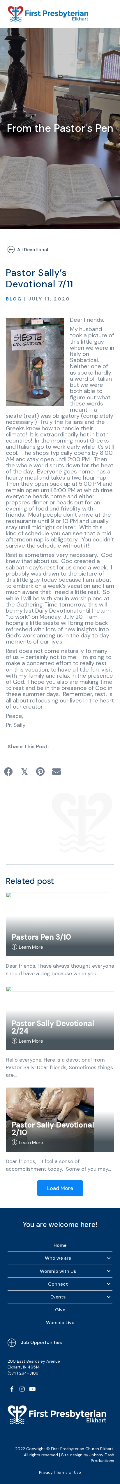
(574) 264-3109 (23, 1373)
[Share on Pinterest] (40, 771)
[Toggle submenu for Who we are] (108, 1258)
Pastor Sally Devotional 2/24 (53, 1027)
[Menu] (107, 14)
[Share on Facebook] (8, 771)
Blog (14, 299)
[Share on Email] (56, 771)
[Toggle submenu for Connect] (108, 1283)
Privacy (46, 1472)
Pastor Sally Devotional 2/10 (53, 1128)
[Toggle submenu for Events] (108, 1297)
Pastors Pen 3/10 (41, 937)
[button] (12, 1389)
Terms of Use (68, 1472)
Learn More (31, 947)
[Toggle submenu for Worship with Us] (108, 1271)
